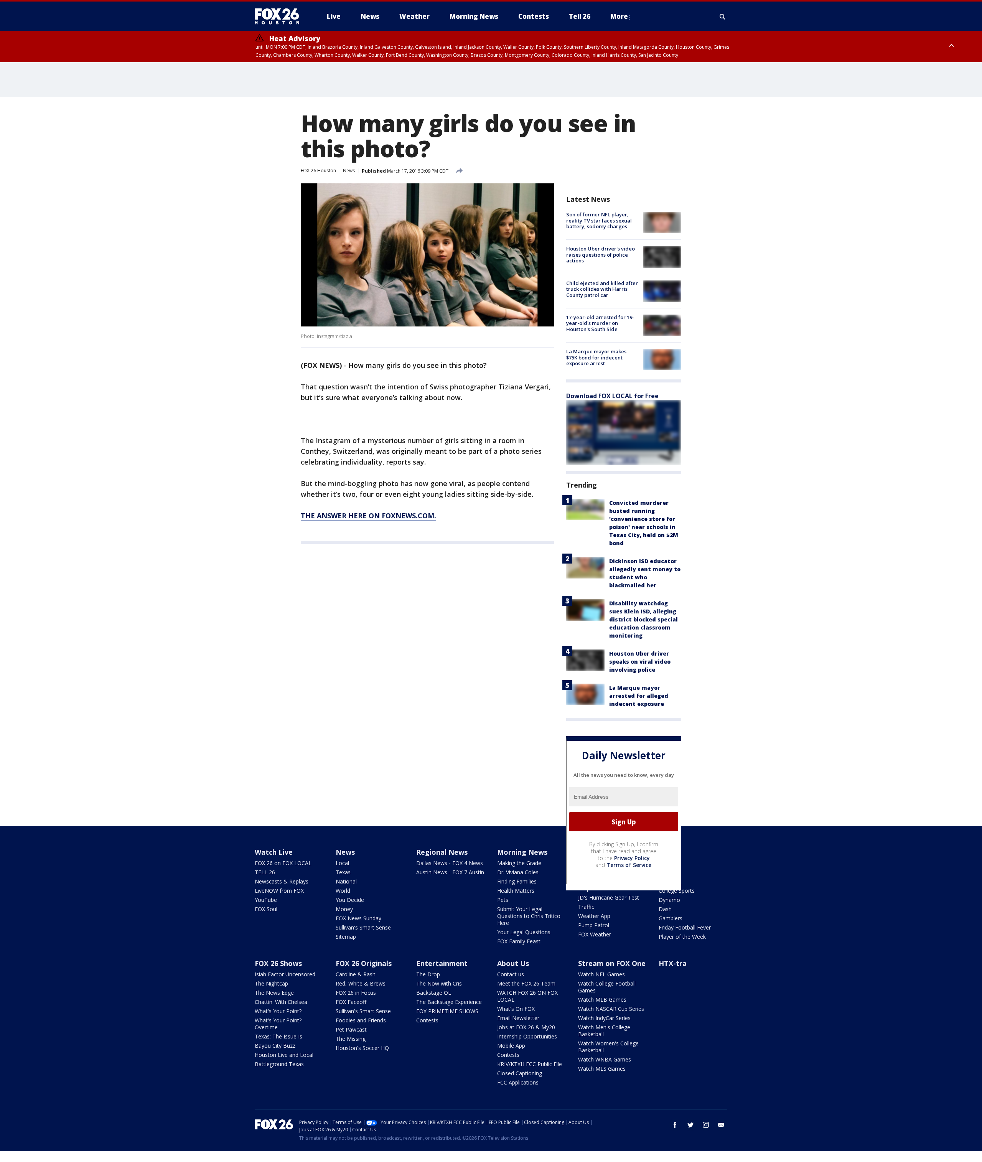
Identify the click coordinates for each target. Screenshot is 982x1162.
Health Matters (515, 890)
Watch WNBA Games (604, 1059)
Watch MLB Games (602, 999)
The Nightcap (271, 983)
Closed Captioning (519, 1073)
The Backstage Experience (449, 1001)
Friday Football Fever (685, 927)
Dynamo (669, 899)
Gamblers (670, 918)
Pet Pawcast (351, 1029)
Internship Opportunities (527, 1036)
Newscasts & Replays (281, 881)
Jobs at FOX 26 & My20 (526, 1027)
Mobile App (511, 1045)
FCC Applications (518, 1082)
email (721, 1125)
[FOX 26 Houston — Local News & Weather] (280, 16)
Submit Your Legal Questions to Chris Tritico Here (528, 915)
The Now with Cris (439, 983)
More (619, 16)
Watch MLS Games (602, 1068)
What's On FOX (516, 1008)
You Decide (350, 899)
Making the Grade (519, 863)
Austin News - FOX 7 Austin (450, 872)
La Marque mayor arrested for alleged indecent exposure (638, 695)
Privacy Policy (632, 858)
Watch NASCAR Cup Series (611, 1008)
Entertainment (442, 963)
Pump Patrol (593, 925)
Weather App (594, 916)
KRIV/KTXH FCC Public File (529, 1064)
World (343, 890)
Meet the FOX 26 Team (526, 983)
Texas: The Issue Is (278, 1036)
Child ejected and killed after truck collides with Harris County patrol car (602, 289)
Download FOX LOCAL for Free (612, 396)
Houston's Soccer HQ (362, 1048)
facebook (675, 1125)
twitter (690, 1125)
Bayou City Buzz (275, 1045)
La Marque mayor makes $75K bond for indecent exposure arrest (596, 357)
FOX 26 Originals (364, 963)
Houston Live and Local (284, 1054)
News (349, 170)
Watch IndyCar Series (604, 1018)
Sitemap (346, 936)
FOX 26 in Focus (356, 992)
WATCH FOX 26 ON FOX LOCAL (527, 996)
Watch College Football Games (607, 987)
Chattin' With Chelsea (281, 1001)
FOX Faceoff (351, 1001)
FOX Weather (594, 934)
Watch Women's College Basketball (608, 1047)
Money (344, 909)
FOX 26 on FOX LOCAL (283, 863)
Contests (427, 1020)
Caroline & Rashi (356, 974)
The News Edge (274, 992)
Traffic (586, 906)
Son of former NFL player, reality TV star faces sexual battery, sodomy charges (599, 220)
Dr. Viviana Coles (518, 872)
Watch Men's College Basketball (604, 1031)
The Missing (351, 1038)
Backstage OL (433, 992)
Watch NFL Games (601, 974)
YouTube (266, 899)
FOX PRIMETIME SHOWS (447, 1011)
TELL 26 (265, 872)
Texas (343, 872)
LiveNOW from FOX (279, 890)
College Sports (677, 890)
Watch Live (274, 852)
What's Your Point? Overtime (278, 1024)
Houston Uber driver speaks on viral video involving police (640, 661)
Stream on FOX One (612, 963)
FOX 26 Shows (278, 963)
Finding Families (517, 881)
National (346, 881)
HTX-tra (673, 963)
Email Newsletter (518, 1018)
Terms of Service (628, 865)
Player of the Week (682, 936)
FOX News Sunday (358, 918)
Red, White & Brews (361, 983)
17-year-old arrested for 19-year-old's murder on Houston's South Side (600, 323)
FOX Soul (266, 909)
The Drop (428, 974)
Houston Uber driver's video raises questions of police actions (600, 254)
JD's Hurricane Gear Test (608, 897)
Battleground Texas (279, 1064)
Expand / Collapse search (722, 16)
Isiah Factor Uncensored (285, 974)
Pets (502, 899)
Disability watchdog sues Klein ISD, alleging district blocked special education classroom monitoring (643, 619)
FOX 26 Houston (318, 170)
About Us (513, 963)
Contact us (510, 974)
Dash (665, 909)
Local (342, 863)
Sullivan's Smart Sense (363, 927)
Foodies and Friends (361, 1020)
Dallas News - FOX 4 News (449, 863)
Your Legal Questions (523, 932)
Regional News (442, 852)
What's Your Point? (278, 1011)
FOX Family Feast (518, 941)
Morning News (522, 852)
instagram (706, 1125)
